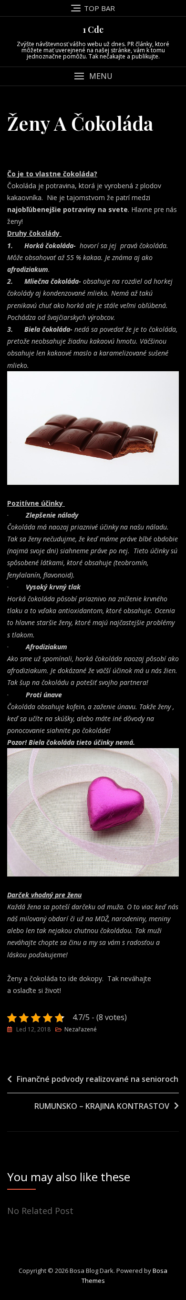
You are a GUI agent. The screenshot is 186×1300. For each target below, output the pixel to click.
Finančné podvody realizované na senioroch (97, 1079)
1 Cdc (93, 29)
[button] (93, 76)
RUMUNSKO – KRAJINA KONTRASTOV (101, 1106)
